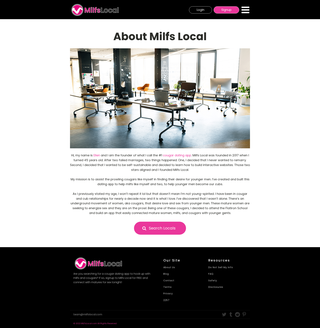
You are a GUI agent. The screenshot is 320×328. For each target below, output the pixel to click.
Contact (168, 280)
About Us (169, 267)
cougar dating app (177, 155)
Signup (226, 10)
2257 (166, 300)
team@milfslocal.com (87, 314)
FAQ (211, 274)
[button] (160, 228)
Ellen (97, 155)
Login (200, 10)
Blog (166, 274)
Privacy (168, 293)
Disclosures (215, 287)
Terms (167, 287)
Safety (212, 280)
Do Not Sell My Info (220, 267)
